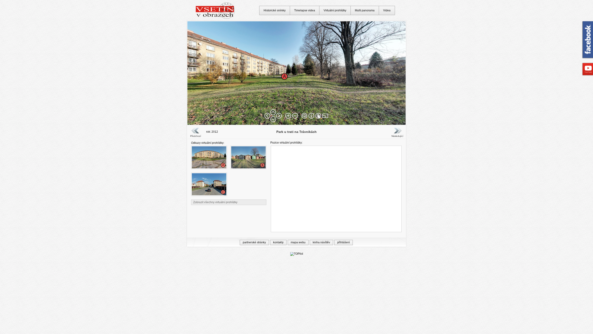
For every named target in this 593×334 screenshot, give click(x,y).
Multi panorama (365, 10)
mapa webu (298, 242)
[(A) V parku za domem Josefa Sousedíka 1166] (209, 167)
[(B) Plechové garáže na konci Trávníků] (248, 167)
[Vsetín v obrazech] (215, 18)
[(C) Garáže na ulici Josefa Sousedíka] (209, 194)
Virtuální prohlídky (335, 10)
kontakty (278, 242)
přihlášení (343, 242)
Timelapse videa (304, 10)
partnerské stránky (254, 242)
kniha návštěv (321, 242)
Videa (387, 10)
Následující (397, 136)
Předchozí (195, 136)
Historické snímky (275, 10)
